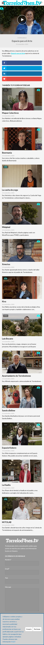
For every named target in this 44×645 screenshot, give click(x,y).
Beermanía (7, 152)
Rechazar (37, 629)
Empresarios (22, 38)
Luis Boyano (7, 338)
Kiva (4, 301)
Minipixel (6, 227)
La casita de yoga (10, 190)
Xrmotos (6, 264)
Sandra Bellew (8, 410)
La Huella (6, 485)
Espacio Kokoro (9, 448)
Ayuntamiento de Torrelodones (16, 376)
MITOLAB (6, 522)
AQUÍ (13, 642)
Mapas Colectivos (10, 113)
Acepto (29, 629)
